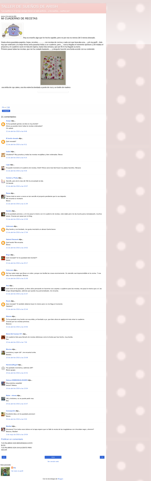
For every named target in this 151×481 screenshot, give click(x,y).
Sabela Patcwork (12, 239)
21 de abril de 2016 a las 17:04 (17, 232)
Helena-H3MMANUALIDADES (17, 380)
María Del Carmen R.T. (14, 334)
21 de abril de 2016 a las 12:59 (17, 219)
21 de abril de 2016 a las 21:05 (17, 278)
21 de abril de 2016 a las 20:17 (17, 263)
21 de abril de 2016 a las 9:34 (16, 171)
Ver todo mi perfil (17, 471)
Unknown (9, 226)
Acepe (8, 121)
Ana (7, 285)
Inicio (53, 457)
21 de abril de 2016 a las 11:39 (17, 204)
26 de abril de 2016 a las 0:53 (16, 419)
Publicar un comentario (12, 439)
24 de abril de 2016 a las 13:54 (17, 388)
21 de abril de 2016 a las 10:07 (17, 186)
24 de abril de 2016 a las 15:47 (17, 404)
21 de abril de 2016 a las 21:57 (17, 294)
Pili (14, 468)
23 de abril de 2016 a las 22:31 (17, 373)
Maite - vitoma (11, 395)
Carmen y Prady (12, 178)
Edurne (8, 316)
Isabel (8, 151)
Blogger (60, 479)
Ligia (8, 165)
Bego (8, 255)
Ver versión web (53, 461)
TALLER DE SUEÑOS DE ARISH (29, 6)
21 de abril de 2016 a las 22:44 (17, 309)
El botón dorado (12, 138)
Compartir (6, 111)
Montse (9, 349)
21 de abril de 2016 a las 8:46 (16, 131)
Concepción (10, 411)
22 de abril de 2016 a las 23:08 (17, 357)
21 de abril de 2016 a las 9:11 (16, 144)
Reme (8, 193)
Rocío (8, 301)
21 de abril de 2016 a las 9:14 (16, 157)
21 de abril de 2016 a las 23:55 (17, 327)
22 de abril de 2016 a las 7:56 (16, 342)
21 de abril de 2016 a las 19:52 (17, 248)
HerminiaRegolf (12, 365)
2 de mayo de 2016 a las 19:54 (17, 434)
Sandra (8, 211)
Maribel (9, 426)
